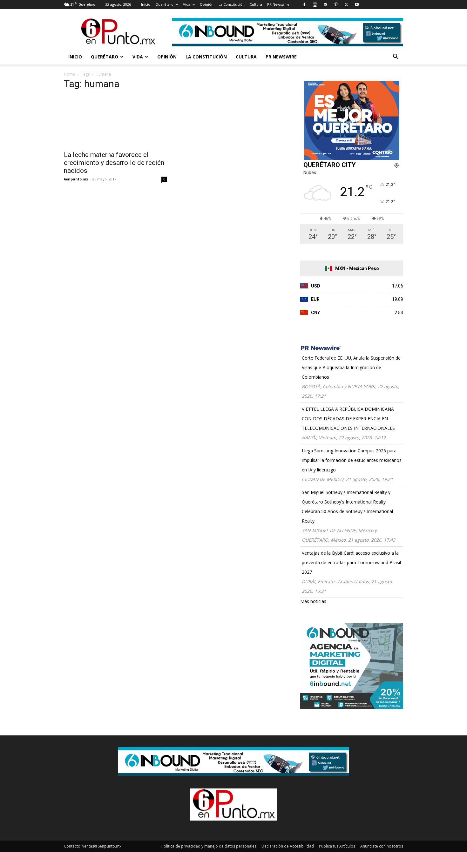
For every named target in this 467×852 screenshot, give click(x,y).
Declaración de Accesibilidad (287, 846)
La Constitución (232, 4)
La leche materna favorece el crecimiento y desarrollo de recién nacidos (114, 162)
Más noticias (313, 601)
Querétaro (164, 4)
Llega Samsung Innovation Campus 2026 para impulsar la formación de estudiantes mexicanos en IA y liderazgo (352, 460)
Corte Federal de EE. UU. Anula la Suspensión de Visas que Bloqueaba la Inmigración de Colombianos (351, 367)
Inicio (145, 4)
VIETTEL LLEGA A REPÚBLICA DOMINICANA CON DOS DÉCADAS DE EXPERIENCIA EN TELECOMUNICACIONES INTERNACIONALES (348, 418)
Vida (186, 4)
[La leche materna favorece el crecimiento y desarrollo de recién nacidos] (115, 121)
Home (69, 74)
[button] (395, 57)
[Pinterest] (336, 4)
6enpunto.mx (76, 179)
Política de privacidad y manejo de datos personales (208, 846)
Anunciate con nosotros (381, 846)
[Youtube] (357, 4)
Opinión (206, 4)
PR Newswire (278, 4)
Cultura (256, 4)
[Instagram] (315, 4)
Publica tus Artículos (337, 846)
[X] (346, 4)
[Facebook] (304, 4)
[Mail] (325, 4)
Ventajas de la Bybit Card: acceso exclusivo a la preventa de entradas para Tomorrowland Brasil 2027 (351, 562)
